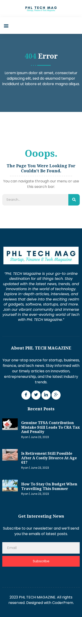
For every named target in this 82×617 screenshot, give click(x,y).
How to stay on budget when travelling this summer (49, 486)
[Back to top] (76, 606)
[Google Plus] (56, 395)
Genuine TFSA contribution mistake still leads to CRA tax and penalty (50, 427)
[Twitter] (36, 395)
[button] (6, 25)
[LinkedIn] (46, 395)
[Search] (74, 200)
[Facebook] (26, 395)
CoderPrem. (63, 602)
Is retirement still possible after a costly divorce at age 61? (49, 458)
